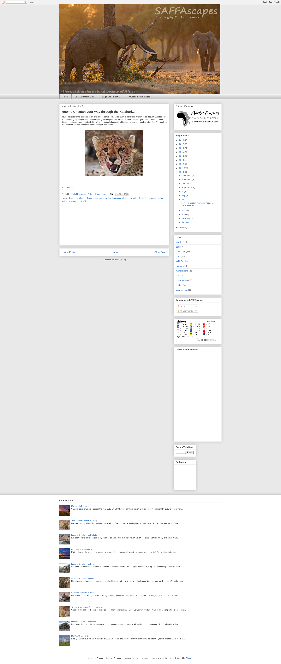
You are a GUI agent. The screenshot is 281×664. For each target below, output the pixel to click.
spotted (160, 198)
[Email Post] (111, 194)
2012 (181, 164)
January (186, 222)
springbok (66, 201)
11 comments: (101, 194)
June (184, 199)
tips (177, 275)
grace (95, 198)
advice (179, 285)
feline (89, 198)
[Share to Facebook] (125, 194)
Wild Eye (180, 261)
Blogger (189, 658)
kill (123, 198)
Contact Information (85, 97)
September (187, 187)
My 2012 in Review (79, 506)
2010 (181, 172)
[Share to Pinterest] (127, 194)
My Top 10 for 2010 (79, 636)
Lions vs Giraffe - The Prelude (84, 535)
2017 (181, 144)
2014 (181, 156)
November (187, 179)
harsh (101, 198)
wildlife (84, 201)
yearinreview (182, 290)
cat (77, 198)
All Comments (186, 311)
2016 (181, 148)
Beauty (71, 198)
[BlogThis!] (119, 194)
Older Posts (160, 252)
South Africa (144, 198)
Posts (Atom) (120, 260)
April (184, 214)
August (185, 191)
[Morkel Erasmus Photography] (198, 126)
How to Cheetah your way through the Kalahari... (98, 112)
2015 (181, 152)
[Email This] (116, 194)
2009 (181, 227)
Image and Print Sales (112, 97)
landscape (180, 251)
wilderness (75, 201)
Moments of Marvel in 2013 (82, 549)
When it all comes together (82, 578)
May (184, 210)
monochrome (182, 271)
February (186, 218)
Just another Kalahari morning (84, 521)
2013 (181, 160)
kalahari (108, 198)
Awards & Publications (140, 97)
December (187, 175)
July (184, 195)
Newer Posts (68, 252)
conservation (182, 280)
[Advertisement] (114, 225)
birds (178, 256)
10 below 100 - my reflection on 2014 (86, 607)
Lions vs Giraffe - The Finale (83, 564)
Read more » (67, 187)
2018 (181, 140)
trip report (180, 266)
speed (153, 198)
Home (65, 97)
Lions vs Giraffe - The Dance (83, 622)
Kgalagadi (116, 198)
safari (135, 198)
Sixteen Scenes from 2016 (82, 593)
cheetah (82, 198)
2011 (181, 168)
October (186, 183)
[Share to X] (122, 194)
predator (128, 198)
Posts (182, 306)
